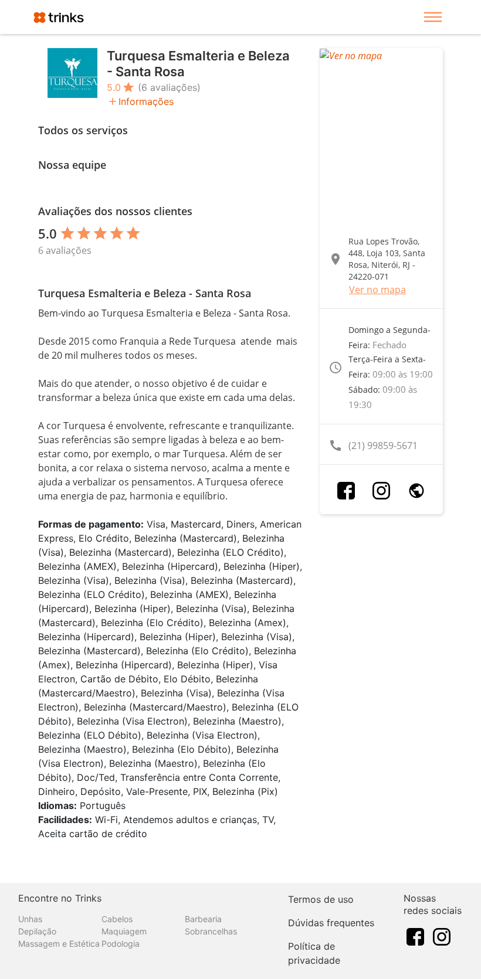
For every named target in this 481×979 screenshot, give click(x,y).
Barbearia (203, 919)
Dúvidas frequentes (331, 923)
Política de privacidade (314, 953)
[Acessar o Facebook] (346, 490)
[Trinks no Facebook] (415, 936)
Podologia (120, 944)
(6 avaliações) (169, 87)
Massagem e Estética (59, 944)
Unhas (30, 919)
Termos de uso (321, 899)
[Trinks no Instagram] (441, 936)
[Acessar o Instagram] (381, 490)
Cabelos (117, 919)
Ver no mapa (377, 289)
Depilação (37, 931)
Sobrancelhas (211, 931)
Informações (146, 101)
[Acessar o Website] (416, 490)
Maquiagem (124, 931)
